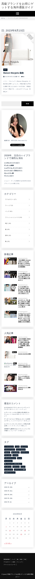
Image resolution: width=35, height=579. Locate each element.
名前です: (7, 140)
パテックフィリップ (10, 458)
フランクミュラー (9, 449)
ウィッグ (9, 205)
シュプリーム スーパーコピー (13, 168)
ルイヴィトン (24, 452)
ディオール (8, 466)
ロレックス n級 (9, 173)
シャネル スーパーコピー (12, 162)
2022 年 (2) (8, 502)
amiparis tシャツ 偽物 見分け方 (24, 388)
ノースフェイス (9, 446)
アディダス (8, 455)
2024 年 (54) (8, 494)
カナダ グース (8, 469)
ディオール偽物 (9, 165)
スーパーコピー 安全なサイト (13, 170)
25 (21, 534)
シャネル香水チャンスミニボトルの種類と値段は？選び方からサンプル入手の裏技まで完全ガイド (24, 277)
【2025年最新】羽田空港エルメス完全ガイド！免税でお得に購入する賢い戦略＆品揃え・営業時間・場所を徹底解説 (24, 343)
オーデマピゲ (15, 452)
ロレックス (24, 446)
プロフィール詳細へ (17, 145)
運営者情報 (7, 559)
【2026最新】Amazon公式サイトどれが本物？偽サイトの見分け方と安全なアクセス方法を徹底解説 (24, 263)
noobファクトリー (10, 472)
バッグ (8, 211)
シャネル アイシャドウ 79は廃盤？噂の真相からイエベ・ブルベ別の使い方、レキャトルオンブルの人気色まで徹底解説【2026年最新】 (24, 317)
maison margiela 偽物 (13, 73)
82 (23, 76)
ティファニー (8, 461)
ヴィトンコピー (9, 175)
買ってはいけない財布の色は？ (13, 464)
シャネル (15, 455)
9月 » (10, 543)
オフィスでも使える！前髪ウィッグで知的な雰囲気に (24, 378)
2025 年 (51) (8, 491)
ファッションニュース (13, 217)
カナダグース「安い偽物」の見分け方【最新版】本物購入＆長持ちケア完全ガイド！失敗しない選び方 (24, 303)
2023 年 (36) (8, 498)
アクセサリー (10, 199)
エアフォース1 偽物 (20, 469)
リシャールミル (21, 449)
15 (10, 530)
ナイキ (17, 446)
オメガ (19, 458)
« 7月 (6, 543)
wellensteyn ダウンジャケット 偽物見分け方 (24, 365)
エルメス (7, 452)
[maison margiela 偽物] (17, 49)
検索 (27, 103)
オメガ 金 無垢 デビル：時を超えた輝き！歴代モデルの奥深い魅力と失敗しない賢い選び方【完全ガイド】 (24, 290)
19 (25, 530)
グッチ (23, 466)
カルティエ (16, 466)
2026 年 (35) (8, 487)
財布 (5, 69)
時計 (8, 223)
